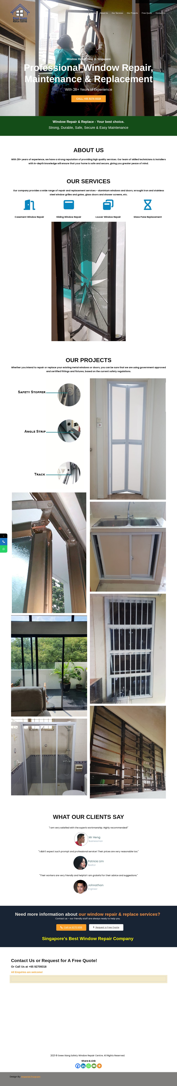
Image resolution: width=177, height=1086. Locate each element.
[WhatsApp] (3, 549)
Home (93, 13)
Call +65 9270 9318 (88, 98)
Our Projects (132, 13)
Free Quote (147, 13)
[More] (99, 1065)
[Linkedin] (83, 1065)
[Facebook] (77, 1065)
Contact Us (160, 13)
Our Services (117, 13)
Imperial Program (30, 1076)
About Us (104, 13)
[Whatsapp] (88, 1065)
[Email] (94, 1065)
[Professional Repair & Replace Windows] (20, 13)
